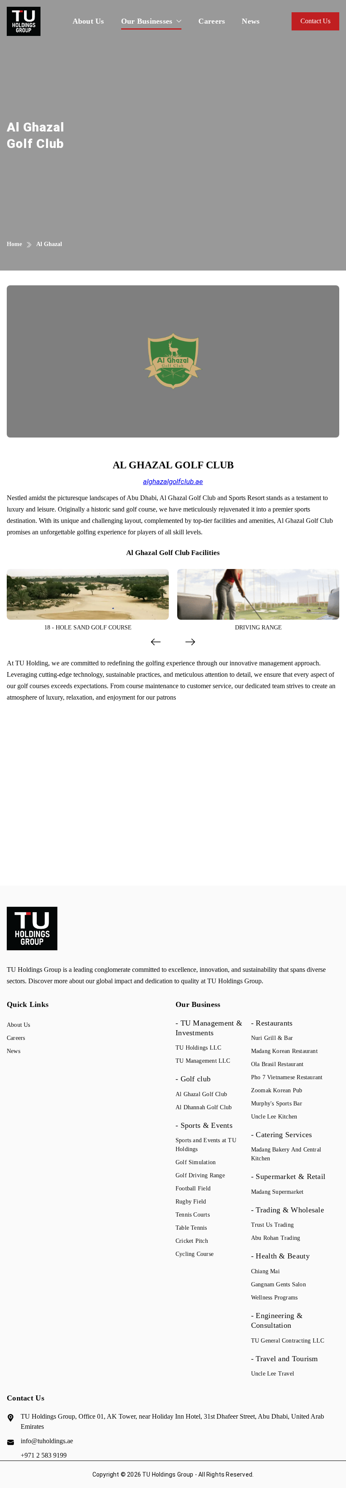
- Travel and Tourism (284, 1358)
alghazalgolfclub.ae (173, 481)
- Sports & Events (204, 1125)
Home (14, 244)
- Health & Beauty (280, 1256)
